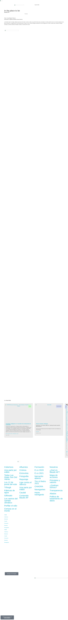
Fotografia (23, 476)
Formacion (6, 523)
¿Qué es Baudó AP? (55, 471)
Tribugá (7, 487)
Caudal (22, 492)
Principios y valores (55, 481)
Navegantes (40, 489)
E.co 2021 (39, 473)
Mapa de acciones (54, 476)
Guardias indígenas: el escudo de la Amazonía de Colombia (18, 424)
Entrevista (23, 473)
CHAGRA (39, 486)
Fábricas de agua (9, 491)
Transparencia (56, 490)
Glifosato (8, 495)
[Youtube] (38, 462)
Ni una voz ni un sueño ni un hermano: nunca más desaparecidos (67, 424)
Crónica (22, 470)
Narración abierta (39, 477)
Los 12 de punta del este (10, 483)
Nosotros (54, 467)
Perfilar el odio (10, 506)
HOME (5, 514)
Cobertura (8, 467)
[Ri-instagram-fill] (41, 462)
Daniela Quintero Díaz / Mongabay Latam (12, 433)
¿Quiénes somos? (54, 486)
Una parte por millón (10, 471)
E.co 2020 (39, 470)
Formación (39, 467)
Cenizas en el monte (10, 510)
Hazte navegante (39, 493)
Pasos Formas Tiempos (42, 423)
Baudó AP (37, 431)
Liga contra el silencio (25, 483)
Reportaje (23, 479)
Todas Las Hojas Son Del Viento (10, 477)
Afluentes (23, 467)
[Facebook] (36, 462)
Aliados (53, 493)
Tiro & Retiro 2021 (40, 482)
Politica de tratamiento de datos (56, 499)
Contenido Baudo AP (24, 497)
